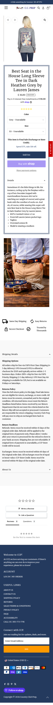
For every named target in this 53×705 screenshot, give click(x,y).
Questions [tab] (27, 521)
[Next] (15, 20)
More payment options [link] (26, 170)
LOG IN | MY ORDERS (13, 577)
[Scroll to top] (47, 697)
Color (26, 114)
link (33, 392)
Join (26, 649)
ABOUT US (8, 590)
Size (26, 126)
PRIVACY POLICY (11, 610)
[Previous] (8, 20)
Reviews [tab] (10, 521)
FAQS (6, 614)
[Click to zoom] (45, 20)
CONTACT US (9, 594)
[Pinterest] (11, 684)
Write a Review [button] (27, 508)
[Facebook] (5, 684)
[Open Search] (39, 8)
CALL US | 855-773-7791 (14, 622)
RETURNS (8, 602)
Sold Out (26, 155)
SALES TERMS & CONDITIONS (17, 606)
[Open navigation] (6, 8)
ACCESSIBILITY (11, 618)
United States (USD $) (17, 660)
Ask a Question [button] (27, 515)
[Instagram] (8, 684)
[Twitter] (15, 684)
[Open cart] (47, 8)
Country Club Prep (28, 697)
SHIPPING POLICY (12, 598)
